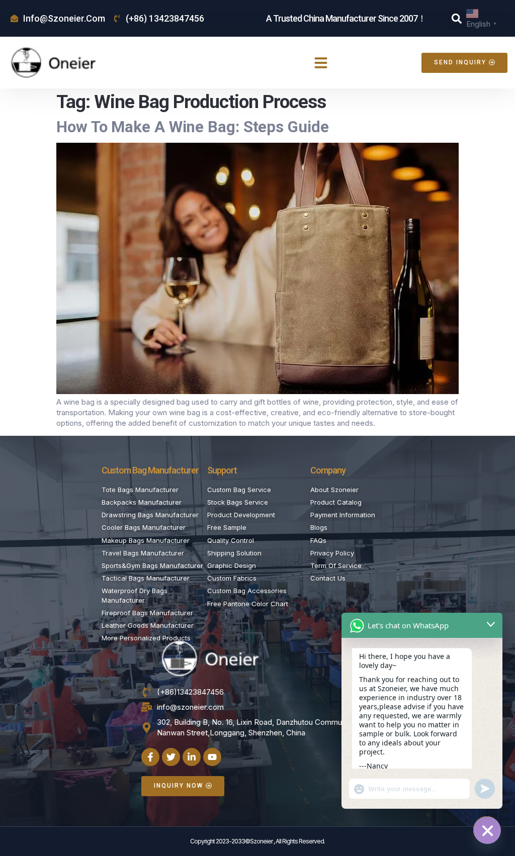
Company (328, 470)
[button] (456, 18)
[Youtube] (212, 757)
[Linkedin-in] (192, 757)
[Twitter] (171, 757)
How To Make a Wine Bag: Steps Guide (192, 127)
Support (222, 470)
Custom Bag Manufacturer (150, 470)
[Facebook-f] (150, 757)
